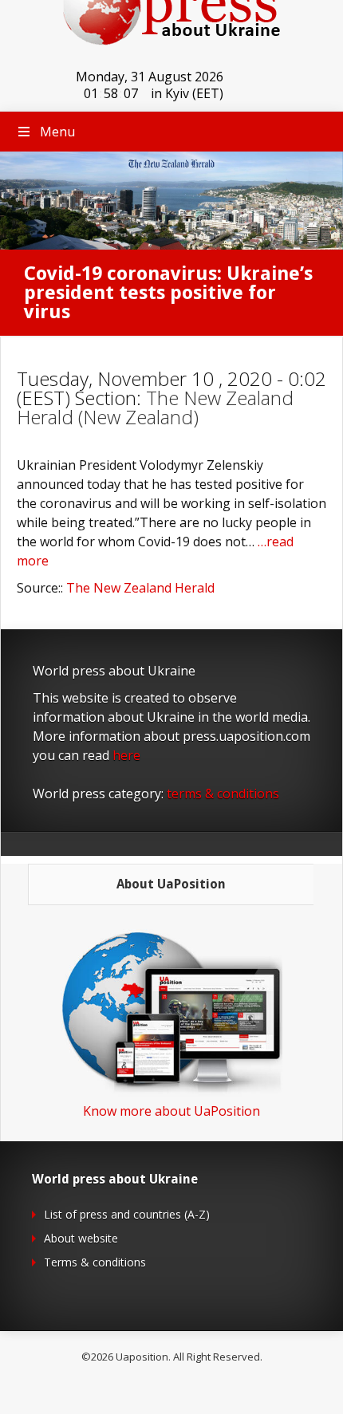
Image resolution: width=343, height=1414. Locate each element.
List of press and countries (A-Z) (127, 1214)
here (126, 755)
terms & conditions (223, 793)
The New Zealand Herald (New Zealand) (155, 407)
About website (81, 1238)
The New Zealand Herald (140, 588)
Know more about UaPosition (171, 1111)
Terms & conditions (95, 1262)
